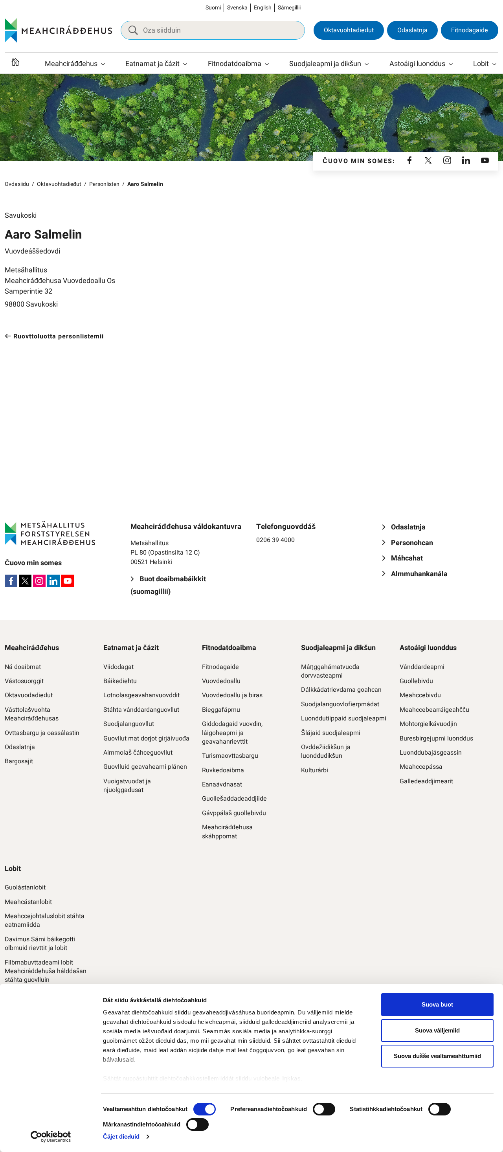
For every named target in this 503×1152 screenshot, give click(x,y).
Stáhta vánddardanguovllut (141, 710)
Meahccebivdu (420, 695)
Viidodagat (118, 667)
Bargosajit (19, 761)
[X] (428, 161)
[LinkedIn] (466, 161)
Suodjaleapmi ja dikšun (325, 64)
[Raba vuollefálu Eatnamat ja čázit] (185, 64)
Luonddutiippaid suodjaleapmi (343, 718)
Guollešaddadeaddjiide (234, 798)
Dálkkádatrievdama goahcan (341, 689)
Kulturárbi (314, 770)
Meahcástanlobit (28, 902)
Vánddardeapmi (422, 667)
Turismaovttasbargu (230, 755)
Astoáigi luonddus (417, 64)
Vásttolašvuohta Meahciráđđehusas (32, 714)
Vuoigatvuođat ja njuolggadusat (127, 786)
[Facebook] (409, 161)
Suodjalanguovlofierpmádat (340, 704)
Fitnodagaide (469, 30)
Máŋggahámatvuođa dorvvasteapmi (330, 671)
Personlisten (104, 184)
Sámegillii (289, 8)
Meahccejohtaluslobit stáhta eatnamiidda (44, 921)
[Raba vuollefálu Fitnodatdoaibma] (267, 64)
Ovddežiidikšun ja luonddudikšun (326, 752)
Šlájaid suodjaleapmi (330, 733)
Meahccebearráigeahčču (434, 710)
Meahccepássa (421, 766)
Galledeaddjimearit (426, 781)
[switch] (324, 1109)
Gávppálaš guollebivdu (234, 813)
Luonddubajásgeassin (431, 752)
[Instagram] (447, 161)
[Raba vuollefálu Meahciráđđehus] (103, 64)
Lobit (481, 64)
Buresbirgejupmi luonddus (436, 738)
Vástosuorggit (24, 681)
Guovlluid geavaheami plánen (145, 766)
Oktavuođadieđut (29, 695)
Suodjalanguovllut (128, 724)
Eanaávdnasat (222, 784)
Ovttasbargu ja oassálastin (42, 733)
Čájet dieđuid (121, 1136)
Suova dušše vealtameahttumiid (437, 1056)
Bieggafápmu (221, 710)
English (263, 8)
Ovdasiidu (17, 184)
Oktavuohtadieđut (349, 30)
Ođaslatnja (412, 30)
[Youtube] (484, 161)
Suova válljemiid (437, 1030)
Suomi (213, 8)
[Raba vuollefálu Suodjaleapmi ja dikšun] (367, 64)
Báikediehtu (120, 681)
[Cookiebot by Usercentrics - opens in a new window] (51, 1137)
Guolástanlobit (25, 887)
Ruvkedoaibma (223, 770)
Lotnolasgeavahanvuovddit (141, 695)
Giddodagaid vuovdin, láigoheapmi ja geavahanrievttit (232, 733)
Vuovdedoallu (221, 681)
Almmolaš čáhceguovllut (138, 752)
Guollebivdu (416, 681)
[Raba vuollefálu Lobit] (494, 64)
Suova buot (437, 1004)
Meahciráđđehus (71, 64)
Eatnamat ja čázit (152, 64)
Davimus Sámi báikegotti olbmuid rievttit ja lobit (40, 944)
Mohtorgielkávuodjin (428, 724)
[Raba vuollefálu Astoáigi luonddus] (451, 64)
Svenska (237, 8)
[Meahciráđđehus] (58, 30)
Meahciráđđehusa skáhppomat (227, 832)
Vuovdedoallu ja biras (232, 695)
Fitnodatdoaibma (234, 64)
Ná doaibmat (23, 667)
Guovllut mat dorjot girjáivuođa (146, 738)
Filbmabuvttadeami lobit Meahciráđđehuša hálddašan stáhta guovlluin (45, 971)
